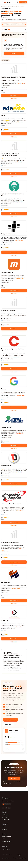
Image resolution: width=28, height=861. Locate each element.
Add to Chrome (7, 783)
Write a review (14, 98)
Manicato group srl (7, 272)
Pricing (3, 839)
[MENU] (2, 2)
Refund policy (22, 858)
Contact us (4, 829)
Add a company (6, 819)
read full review (21, 83)
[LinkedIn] (9, 808)
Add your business (6, 841)
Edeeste (3, 115)
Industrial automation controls (11, 504)
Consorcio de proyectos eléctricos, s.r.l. (12, 349)
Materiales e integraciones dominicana (13, 77)
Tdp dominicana (6, 465)
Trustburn (6, 798)
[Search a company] (17, 2)
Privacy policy (5, 858)
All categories (5, 814)
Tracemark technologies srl (10, 542)
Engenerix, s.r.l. (6, 582)
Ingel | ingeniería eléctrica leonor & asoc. (12, 194)
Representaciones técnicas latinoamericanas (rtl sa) (10, 154)
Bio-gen (3, 389)
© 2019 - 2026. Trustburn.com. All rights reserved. (14, 855)
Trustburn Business (6, 836)
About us (4, 827)
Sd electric (4, 620)
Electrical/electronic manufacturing (16, 6)
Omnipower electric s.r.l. (9, 234)
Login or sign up (6, 849)
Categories (3, 6)
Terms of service (14, 858)
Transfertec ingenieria (8, 310)
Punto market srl (6, 427)
